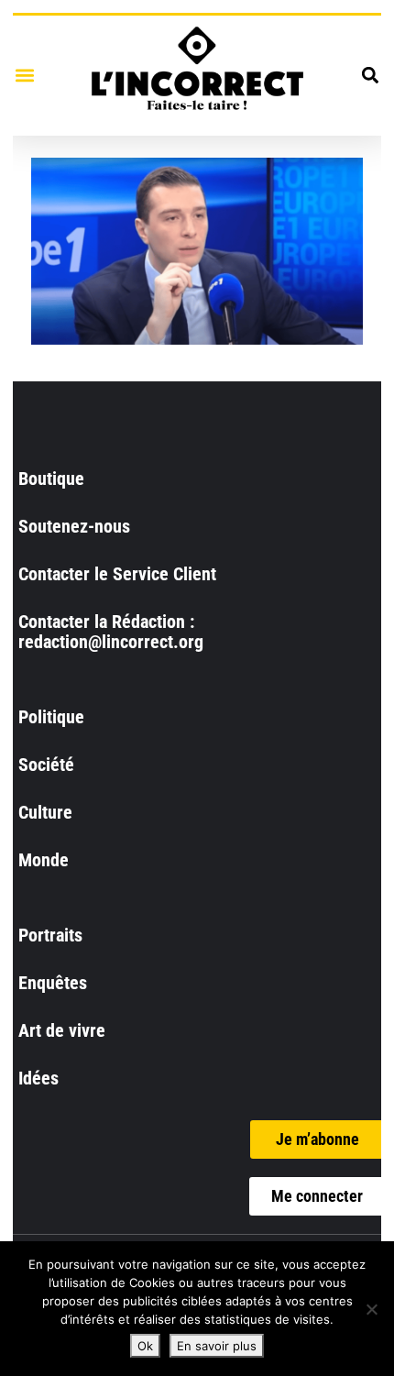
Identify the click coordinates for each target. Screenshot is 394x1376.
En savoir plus (217, 1345)
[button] (24, 76)
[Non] (371, 1309)
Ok (145, 1345)
